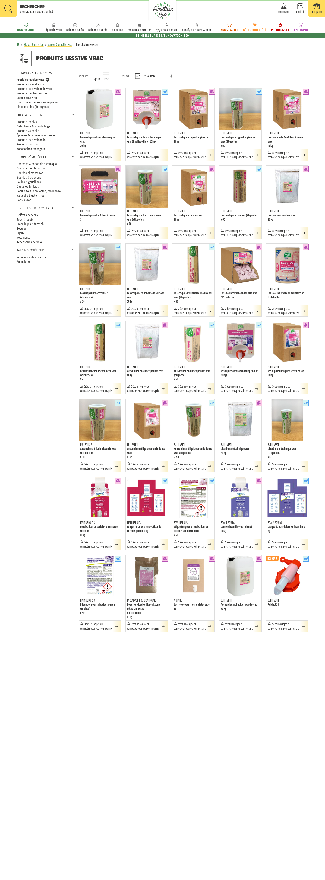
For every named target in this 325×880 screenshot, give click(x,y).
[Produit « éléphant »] (118, 92)
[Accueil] (18, 44)
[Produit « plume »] (165, 92)
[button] (26, 9)
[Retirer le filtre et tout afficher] (47, 80)
